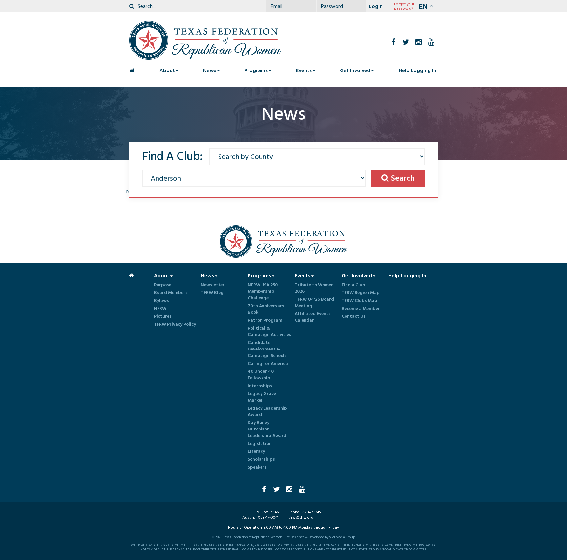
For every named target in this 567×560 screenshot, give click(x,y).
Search (403, 178)
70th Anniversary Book (266, 309)
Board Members (171, 293)
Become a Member (361, 308)
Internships (260, 386)
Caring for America (268, 363)
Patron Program (265, 320)
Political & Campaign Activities (269, 331)
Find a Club (353, 285)
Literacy (256, 451)
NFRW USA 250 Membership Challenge (263, 291)
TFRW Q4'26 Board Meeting (314, 302)
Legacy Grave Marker (262, 397)
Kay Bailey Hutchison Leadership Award (267, 429)
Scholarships (261, 459)
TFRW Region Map (361, 293)
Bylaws (161, 300)
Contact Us (354, 316)
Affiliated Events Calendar (313, 317)
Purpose (162, 285)
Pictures (163, 316)
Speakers (257, 467)
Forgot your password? (404, 6)
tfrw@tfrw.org (300, 517)
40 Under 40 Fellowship (261, 374)
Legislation (260, 443)
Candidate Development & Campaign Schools (267, 349)
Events (304, 70)
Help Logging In (417, 70)
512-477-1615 (311, 512)
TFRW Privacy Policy (175, 324)
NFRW (160, 308)
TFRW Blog (212, 293)
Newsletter (213, 285)
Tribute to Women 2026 (314, 288)
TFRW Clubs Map (359, 300)
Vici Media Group (342, 537)
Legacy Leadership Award (267, 411)
